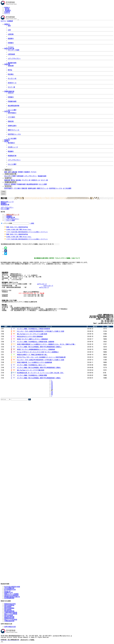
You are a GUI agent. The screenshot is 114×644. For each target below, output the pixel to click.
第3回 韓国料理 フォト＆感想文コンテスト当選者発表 (34, 362)
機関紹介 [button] (7, 24)
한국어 (16, 21)
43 (52, 384)
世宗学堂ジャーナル (14, 134)
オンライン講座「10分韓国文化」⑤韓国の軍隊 (32, 375)
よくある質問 (12, 138)
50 (52, 394)
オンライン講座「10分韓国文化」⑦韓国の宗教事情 (33, 328)
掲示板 (7, 9)
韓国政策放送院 (9, 618)
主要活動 (11, 34)
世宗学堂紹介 (12, 112)
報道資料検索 (12, 62)
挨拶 (9, 25)
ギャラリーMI (12, 78)
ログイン (7, 13)
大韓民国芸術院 (9, 621)
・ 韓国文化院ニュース (11, 214)
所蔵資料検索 (12, 101)
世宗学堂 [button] (7, 111)
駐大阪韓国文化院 (10, 589)
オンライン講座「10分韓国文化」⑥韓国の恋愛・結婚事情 (35, 341)
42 (52, 383)
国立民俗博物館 (9, 611)
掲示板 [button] (6, 141)
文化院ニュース (13, 147)
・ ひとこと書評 (9, 220)
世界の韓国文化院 (10, 626)
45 (52, 387)
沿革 (9, 30)
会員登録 (7, 12)
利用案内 (11, 42)
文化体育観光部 (9, 588)
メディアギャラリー (14, 58)
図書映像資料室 (10, 182)
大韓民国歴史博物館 (10, 612)
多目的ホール (12, 82)
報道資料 (7, 10)
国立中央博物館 (9, 605)
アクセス (11, 47)
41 (52, 381)
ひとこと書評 (12, 110)
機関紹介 (8, 170)
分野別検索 (11, 54)
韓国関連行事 (12, 155)
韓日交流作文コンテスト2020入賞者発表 (30, 336)
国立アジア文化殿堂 (10, 619)
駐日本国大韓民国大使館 (12, 586)
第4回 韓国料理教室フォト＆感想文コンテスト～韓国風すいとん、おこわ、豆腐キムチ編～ (46, 344)
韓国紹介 (7, 7)
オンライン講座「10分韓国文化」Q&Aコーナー (31, 365)
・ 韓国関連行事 (9, 217)
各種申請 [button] (7, 64)
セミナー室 (11, 87)
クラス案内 (11, 117)
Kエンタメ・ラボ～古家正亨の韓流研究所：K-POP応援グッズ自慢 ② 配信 (40, 331)
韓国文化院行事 (10, 174)
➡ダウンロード (42, 284)
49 (52, 393)
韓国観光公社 (8, 592)
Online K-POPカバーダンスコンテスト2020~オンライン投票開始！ (38, 352)
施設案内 (11, 38)
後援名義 (11, 65)
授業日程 (11, 121)
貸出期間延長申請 (13, 105)
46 (52, 389)
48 (52, 391)
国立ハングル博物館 (10, 614)
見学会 (10, 70)
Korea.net (7, 591)
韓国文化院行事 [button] (9, 48)
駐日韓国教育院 (9, 598)
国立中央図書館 (9, 608)
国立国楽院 (7, 609)
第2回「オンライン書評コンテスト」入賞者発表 (32, 339)
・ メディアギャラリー (11, 219)
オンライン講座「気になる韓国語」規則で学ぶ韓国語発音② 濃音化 (39, 367)
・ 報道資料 (8, 216)
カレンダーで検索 (13, 50)
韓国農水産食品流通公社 (12, 596)
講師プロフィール (13, 130)
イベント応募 (7, 223)
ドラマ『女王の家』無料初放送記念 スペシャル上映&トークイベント (27, 232)
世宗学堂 (8, 186)
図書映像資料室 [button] (9, 91)
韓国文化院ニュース (7, 201)
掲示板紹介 (11, 142)
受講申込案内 (12, 125)
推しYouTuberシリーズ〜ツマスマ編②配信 (30, 370)
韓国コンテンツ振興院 (11, 594)
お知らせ (11, 92)
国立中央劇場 (8, 615)
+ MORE (32, 223)
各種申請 (8, 178)
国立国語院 (7, 606)
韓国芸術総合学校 (10, 604)
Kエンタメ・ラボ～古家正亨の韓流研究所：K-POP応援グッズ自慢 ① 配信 (40, 359)
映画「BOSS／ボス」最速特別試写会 (17, 227)
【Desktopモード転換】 (27, 639)
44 (52, 386)
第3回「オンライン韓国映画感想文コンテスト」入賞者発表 (36, 349)
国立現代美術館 (9, 616)
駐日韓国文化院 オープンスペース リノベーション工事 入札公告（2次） (40, 372)
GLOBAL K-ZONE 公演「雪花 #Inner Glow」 (19, 229)
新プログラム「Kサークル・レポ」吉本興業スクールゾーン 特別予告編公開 (41, 357)
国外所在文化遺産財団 (11, 595)
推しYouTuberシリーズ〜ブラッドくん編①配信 (32, 334)
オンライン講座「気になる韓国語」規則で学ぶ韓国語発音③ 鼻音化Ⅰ (39, 346)
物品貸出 (11, 74)
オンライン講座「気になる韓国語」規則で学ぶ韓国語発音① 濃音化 (39, 378)
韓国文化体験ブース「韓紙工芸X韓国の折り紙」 (32, 354)
